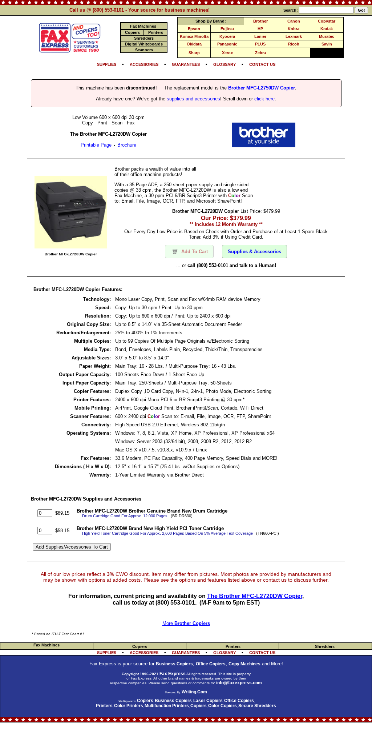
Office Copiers (211, 663)
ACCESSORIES (144, 64)
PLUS (260, 44)
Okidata (194, 44)
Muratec (326, 36)
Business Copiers (174, 663)
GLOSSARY (224, 64)
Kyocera (227, 36)
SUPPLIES (106, 64)
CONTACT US (262, 64)
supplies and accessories (193, 98)
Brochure (126, 145)
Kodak (326, 29)
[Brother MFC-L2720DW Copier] (71, 246)
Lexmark (294, 36)
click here (264, 98)
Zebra (260, 53)
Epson (194, 29)
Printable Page (96, 145)
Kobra (293, 29)
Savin (327, 44)
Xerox (227, 53)
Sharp (194, 53)
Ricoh (293, 44)
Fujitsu (227, 29)
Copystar (326, 21)
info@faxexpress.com (239, 682)
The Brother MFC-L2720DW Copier (254, 596)
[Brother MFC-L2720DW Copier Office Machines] (263, 145)
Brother (260, 21)
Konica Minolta (194, 36)
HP (260, 29)
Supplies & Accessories (254, 251)
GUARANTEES (186, 64)
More (186, 623)
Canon (293, 21)
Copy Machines (244, 663)
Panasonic (227, 44)
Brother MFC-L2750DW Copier (261, 88)
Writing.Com (194, 691)
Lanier (260, 36)
